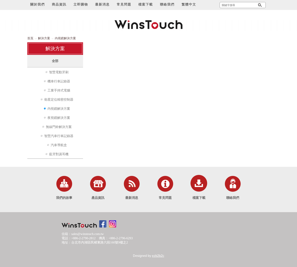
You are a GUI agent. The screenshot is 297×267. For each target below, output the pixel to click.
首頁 (30, 38)
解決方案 (44, 38)
